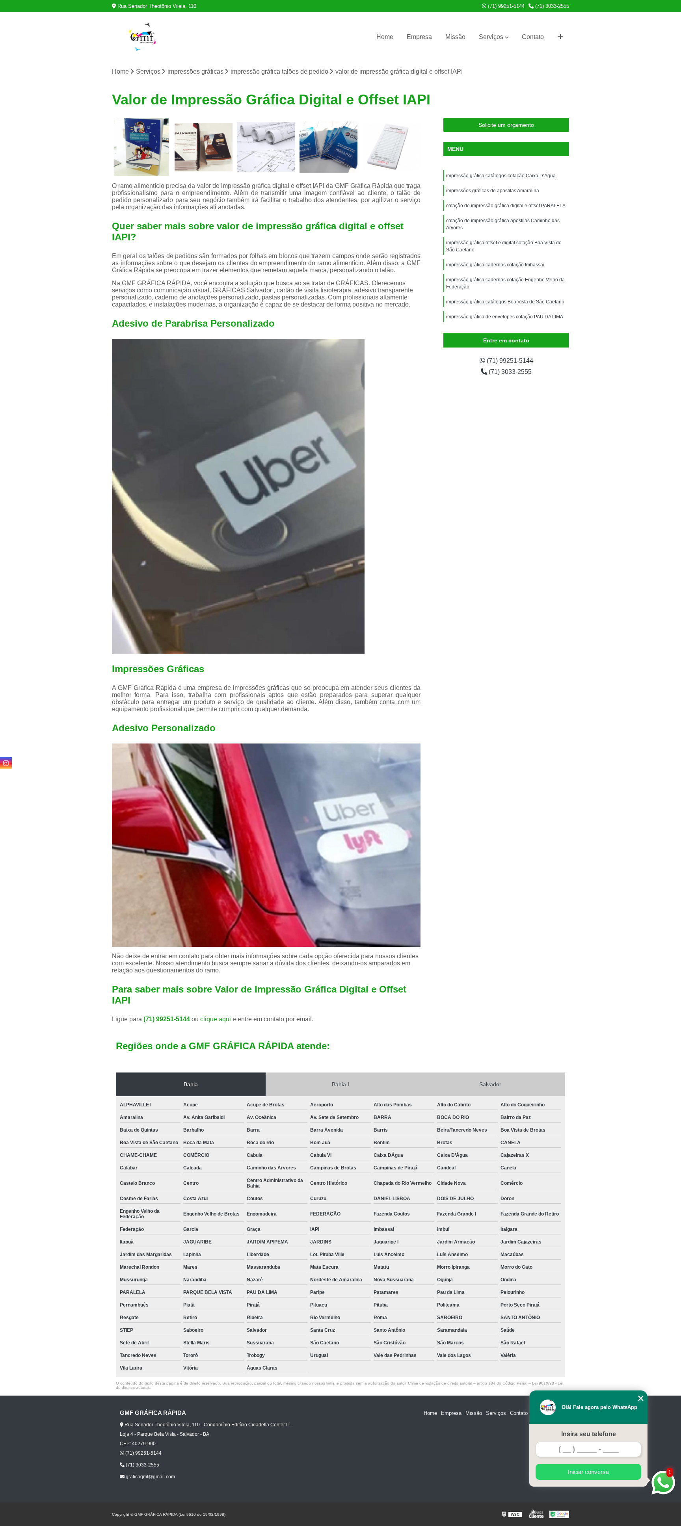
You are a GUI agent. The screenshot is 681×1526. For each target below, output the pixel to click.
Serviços (491, 36)
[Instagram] (6, 763)
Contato (533, 36)
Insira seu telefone (588, 1434)
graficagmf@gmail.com (150, 1477)
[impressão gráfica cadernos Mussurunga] (329, 147)
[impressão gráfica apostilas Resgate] (204, 147)
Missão (455, 36)
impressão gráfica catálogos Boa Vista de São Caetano (505, 302)
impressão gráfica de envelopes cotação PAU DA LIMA (504, 317)
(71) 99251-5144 (505, 6)
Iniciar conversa (588, 1471)
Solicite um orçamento (506, 125)
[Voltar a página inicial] (142, 37)
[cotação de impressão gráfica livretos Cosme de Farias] (141, 147)
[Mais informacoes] (560, 37)
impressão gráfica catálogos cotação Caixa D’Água (501, 175)
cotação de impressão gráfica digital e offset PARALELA (506, 205)
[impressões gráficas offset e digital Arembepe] (266, 147)
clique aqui (215, 1019)
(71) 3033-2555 (551, 6)
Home (384, 36)
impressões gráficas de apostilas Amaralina (492, 190)
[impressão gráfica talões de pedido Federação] (391, 147)
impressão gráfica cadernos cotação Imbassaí (495, 265)
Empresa (419, 36)
